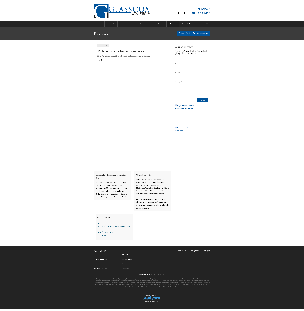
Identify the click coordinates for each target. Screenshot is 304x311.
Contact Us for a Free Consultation (194, 33)
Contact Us (205, 24)
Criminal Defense (127, 24)
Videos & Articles (188, 24)
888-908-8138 (200, 13)
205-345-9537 (201, 8)
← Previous (103, 45)
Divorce (161, 24)
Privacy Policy (194, 251)
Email (177, 73)
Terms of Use (181, 251)
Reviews (173, 24)
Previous (91, 24)
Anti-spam (206, 251)
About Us (110, 24)
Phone (177, 64)
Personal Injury (146, 24)
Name (177, 55)
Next (213, 24)
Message (178, 82)
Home (99, 24)
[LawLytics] (152, 298)
